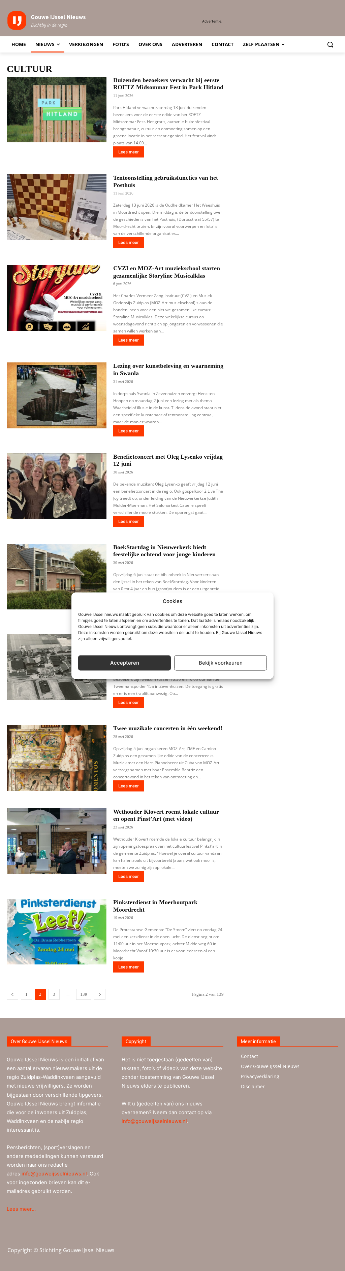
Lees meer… (21, 1209)
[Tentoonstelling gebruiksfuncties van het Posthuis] (56, 207)
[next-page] (99, 994)
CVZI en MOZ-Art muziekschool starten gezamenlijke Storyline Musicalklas (166, 272)
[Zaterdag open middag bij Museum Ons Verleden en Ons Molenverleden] (56, 667)
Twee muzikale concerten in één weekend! (167, 728)
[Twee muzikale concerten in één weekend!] (56, 758)
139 (83, 994)
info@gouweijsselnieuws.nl (54, 1173)
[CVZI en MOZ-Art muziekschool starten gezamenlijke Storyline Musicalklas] (56, 298)
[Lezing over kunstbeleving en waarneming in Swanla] (56, 395)
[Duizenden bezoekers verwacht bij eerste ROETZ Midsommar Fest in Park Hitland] (56, 110)
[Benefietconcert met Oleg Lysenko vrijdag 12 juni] (56, 486)
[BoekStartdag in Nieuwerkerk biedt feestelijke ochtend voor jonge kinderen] (56, 577)
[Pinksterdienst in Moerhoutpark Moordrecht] (56, 932)
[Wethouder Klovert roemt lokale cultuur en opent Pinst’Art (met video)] (56, 841)
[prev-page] (12, 994)
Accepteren (124, 663)
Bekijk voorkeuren (221, 663)
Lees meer (128, 151)
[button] (330, 44)
